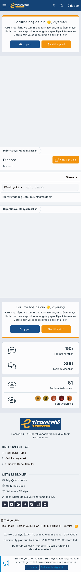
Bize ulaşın (7, 525)
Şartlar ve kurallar (28, 525)
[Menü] (4, 5)
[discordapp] (45, 504)
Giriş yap (24, 44)
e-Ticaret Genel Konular (19, 463)
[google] (18, 504)
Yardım (68, 525)
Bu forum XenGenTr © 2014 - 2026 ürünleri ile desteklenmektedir (40, 547)
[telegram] (25, 504)
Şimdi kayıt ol (56, 44)
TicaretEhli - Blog (15, 452)
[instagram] (38, 504)
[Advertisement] (40, 102)
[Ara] (61, 5)
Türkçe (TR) (11, 520)
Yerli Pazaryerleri (15, 458)
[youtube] (12, 504)
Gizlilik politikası (51, 525)
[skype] (32, 504)
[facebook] (5, 504)
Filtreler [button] (70, 177)
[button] (13, 187)
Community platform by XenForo (40, 540)
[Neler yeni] (54, 5)
